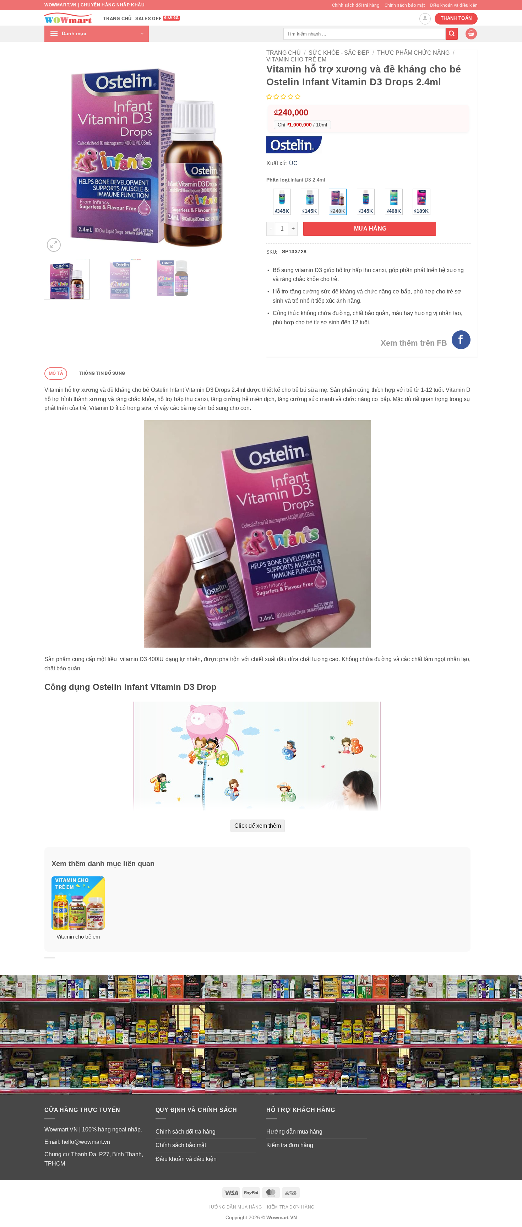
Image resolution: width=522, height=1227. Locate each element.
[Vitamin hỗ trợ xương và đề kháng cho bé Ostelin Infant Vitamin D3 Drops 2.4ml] (257, 533)
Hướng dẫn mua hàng (294, 1132)
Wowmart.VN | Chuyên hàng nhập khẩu (94, 4)
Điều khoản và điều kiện (454, 5)
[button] (96, 34)
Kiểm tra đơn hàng (289, 1145)
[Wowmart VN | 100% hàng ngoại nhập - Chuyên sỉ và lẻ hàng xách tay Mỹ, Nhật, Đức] (68, 17)
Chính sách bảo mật (405, 5)
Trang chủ (117, 19)
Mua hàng (370, 229)
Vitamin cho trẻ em (296, 59)
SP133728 (294, 251)
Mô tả (56, 373)
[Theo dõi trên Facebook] (461, 339)
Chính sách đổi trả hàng (356, 5)
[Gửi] (452, 34)
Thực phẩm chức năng (413, 53)
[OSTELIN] (295, 144)
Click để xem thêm (257, 826)
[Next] (235, 151)
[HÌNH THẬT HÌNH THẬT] (146, 151)
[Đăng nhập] (425, 19)
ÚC (293, 163)
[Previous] (57, 151)
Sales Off (148, 19)
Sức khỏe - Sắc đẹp (339, 53)
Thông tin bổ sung (102, 373)
